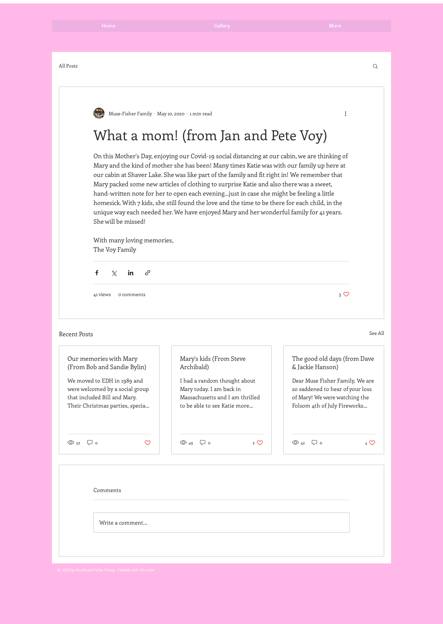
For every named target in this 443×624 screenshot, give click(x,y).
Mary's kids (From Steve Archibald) (213, 362)
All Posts (68, 65)
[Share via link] (147, 272)
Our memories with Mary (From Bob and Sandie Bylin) (106, 362)
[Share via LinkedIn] (130, 272)
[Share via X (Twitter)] (113, 272)
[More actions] (345, 113)
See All (376, 333)
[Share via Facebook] (96, 272)
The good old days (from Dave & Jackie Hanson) (333, 362)
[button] (375, 66)
